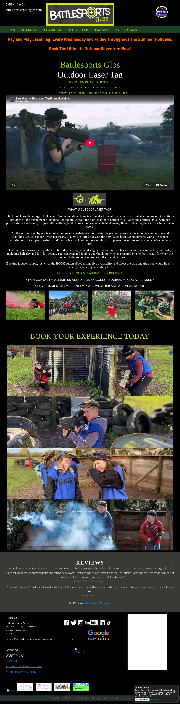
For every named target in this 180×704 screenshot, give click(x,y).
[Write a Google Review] (98, 640)
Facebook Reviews (90, 603)
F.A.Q (116, 30)
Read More (155, 699)
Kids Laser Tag (29, 30)
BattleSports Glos (71, 698)
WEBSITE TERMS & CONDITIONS (21, 672)
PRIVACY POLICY (13, 660)
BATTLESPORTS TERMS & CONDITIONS (24, 666)
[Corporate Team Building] (62, 691)
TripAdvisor (106, 603)
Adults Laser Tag (52, 30)
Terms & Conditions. (85, 698)
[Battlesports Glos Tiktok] (109, 625)
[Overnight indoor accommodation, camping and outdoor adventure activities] (81, 691)
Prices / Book (101, 30)
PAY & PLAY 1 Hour (77, 30)
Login (128, 698)
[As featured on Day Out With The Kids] (43, 691)
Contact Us (131, 30)
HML (104, 698)
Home (12, 30)
